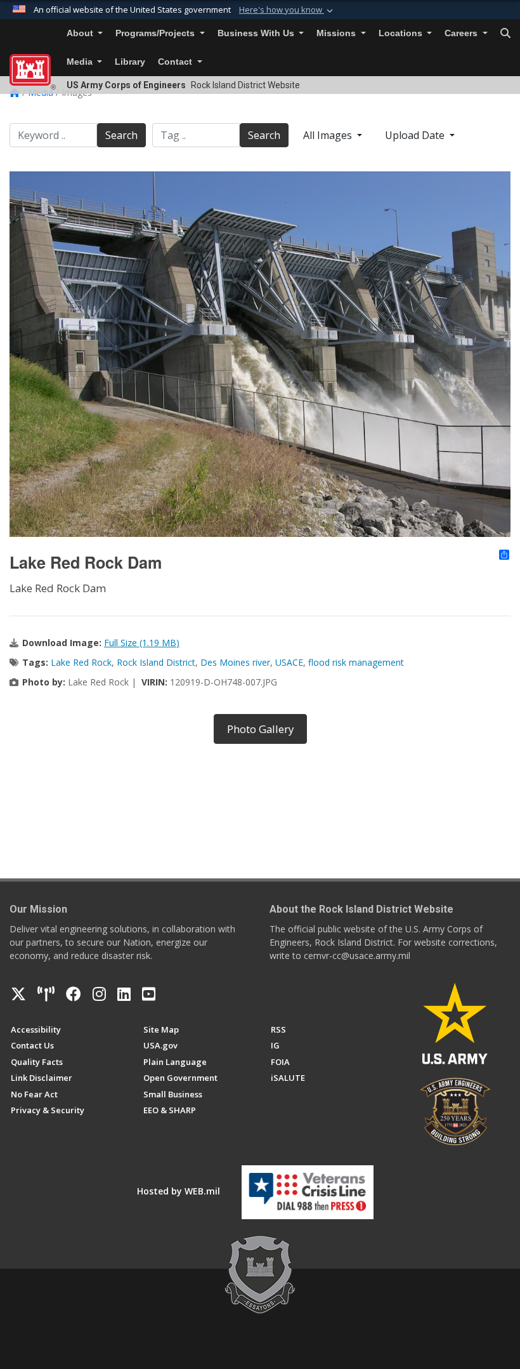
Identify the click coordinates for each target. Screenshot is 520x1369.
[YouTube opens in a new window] (148, 993)
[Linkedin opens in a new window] (124, 993)
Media (81, 62)
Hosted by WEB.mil (178, 1191)
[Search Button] (505, 33)
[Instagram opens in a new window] (99, 993)
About (81, 33)
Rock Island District (156, 662)
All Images (328, 135)
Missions (337, 33)
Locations (402, 33)
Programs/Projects (156, 33)
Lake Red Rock (81, 662)
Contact (176, 62)
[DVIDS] (46, 993)
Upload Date (416, 135)
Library (130, 62)
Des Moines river (235, 662)
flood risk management (356, 662)
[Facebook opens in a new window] (73, 993)
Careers (462, 33)
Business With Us (257, 33)
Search (121, 135)
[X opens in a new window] (18, 993)
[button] (287, 10)
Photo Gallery (260, 729)
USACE (289, 662)
